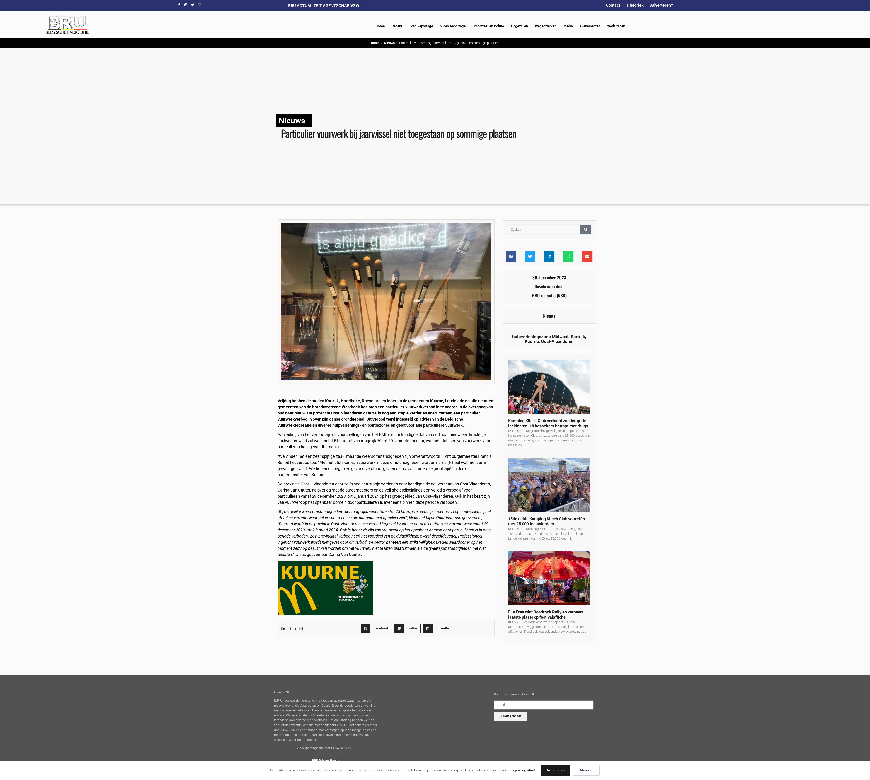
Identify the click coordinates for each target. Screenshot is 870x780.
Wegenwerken (545, 26)
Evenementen (590, 26)
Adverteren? (661, 5)
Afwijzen (586, 770)
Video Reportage (453, 26)
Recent (397, 26)
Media (568, 26)
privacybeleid (525, 770)
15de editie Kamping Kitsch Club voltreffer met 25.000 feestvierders (546, 521)
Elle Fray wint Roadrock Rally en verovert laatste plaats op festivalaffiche (545, 615)
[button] (376, 628)
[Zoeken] (585, 229)
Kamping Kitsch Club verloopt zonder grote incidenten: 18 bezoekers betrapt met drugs (548, 423)
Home (380, 26)
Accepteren (555, 770)
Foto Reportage (421, 26)
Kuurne (532, 341)
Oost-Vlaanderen (557, 341)
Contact (613, 5)
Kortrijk (578, 336)
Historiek (635, 5)
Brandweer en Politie (488, 26)
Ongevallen (519, 26)
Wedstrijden (616, 26)
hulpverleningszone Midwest (540, 336)
